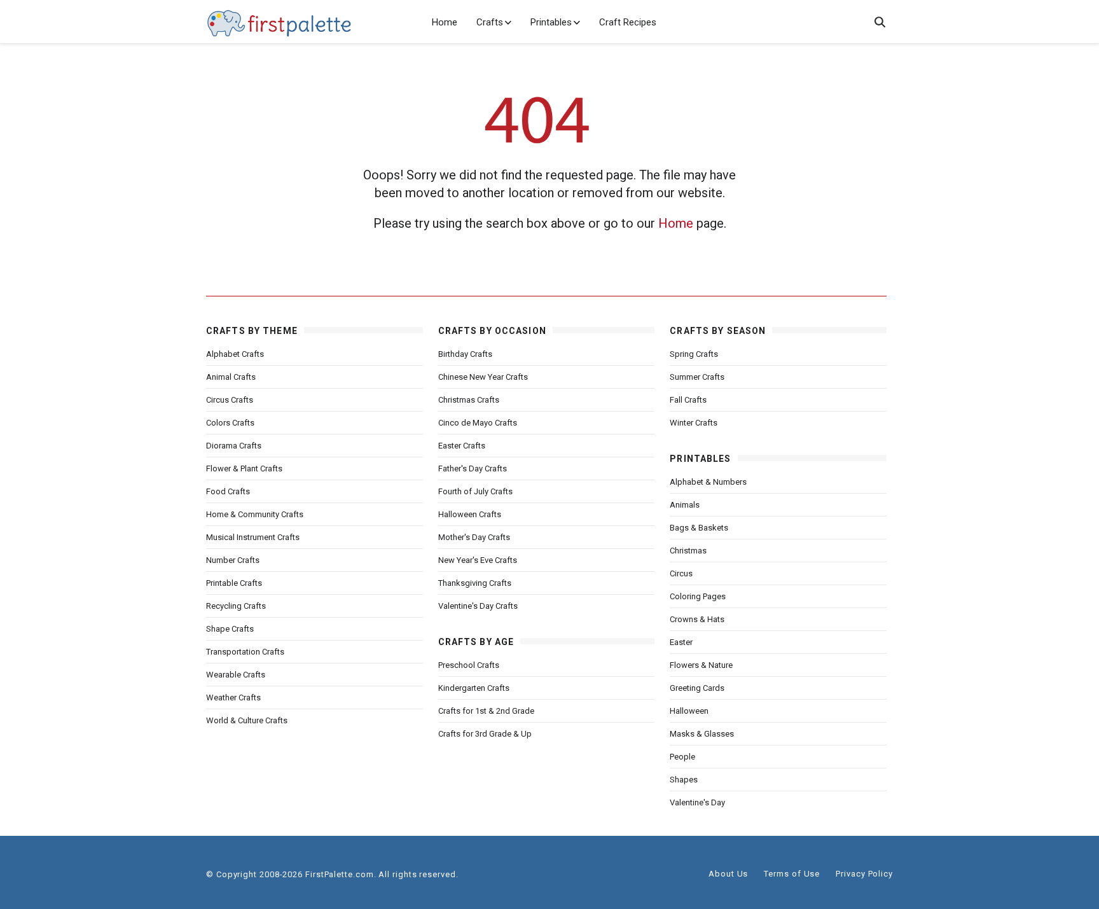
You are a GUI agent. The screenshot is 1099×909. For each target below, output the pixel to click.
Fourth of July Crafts (475, 491)
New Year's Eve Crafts (477, 560)
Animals (685, 505)
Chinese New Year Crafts (483, 377)
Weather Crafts (233, 697)
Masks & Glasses (702, 734)
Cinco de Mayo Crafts (477, 422)
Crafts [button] (489, 22)
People (682, 756)
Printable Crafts (234, 583)
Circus (681, 573)
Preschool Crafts (468, 665)
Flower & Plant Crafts (244, 468)
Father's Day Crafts (472, 468)
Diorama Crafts (233, 445)
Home (444, 22)
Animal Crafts (231, 377)
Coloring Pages (698, 596)
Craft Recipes (627, 22)
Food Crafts (228, 491)
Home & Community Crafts (254, 514)
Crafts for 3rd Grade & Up (485, 734)
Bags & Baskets (699, 527)
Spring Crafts (694, 354)
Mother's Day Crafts (474, 537)
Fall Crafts (688, 400)
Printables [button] (551, 22)
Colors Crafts (230, 422)
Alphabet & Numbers (708, 482)
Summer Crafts (697, 377)
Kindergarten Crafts (473, 688)
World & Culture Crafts (246, 720)
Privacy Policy (864, 873)
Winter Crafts (693, 422)
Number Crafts (232, 560)
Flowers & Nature (701, 665)
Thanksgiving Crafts (474, 583)
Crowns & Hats (697, 619)
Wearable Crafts (235, 674)
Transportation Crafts (245, 651)
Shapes (684, 779)
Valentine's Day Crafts (478, 606)
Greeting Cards (697, 688)
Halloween (689, 711)
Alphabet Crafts (235, 354)
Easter (681, 642)
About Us (728, 873)
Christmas (688, 550)
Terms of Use (792, 873)
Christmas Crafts (468, 400)
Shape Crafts (230, 629)
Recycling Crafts (236, 606)
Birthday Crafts (465, 354)
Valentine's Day (697, 802)
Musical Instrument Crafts (253, 537)
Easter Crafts (461, 445)
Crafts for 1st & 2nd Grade (486, 711)
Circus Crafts (229, 400)
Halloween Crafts (469, 514)
